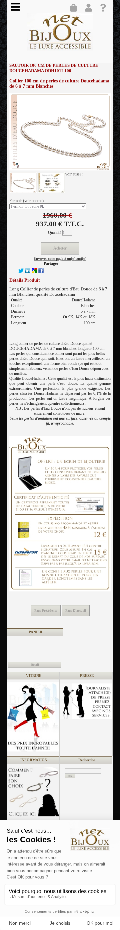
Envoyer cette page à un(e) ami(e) (60, 258)
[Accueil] (60, 34)
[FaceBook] (41, 271)
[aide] (105, 8)
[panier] (75, 8)
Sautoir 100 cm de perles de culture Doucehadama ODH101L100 (53, 68)
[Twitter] (21, 271)
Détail (35, 665)
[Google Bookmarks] (34, 271)
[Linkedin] (27, 271)
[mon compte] (90, 8)
